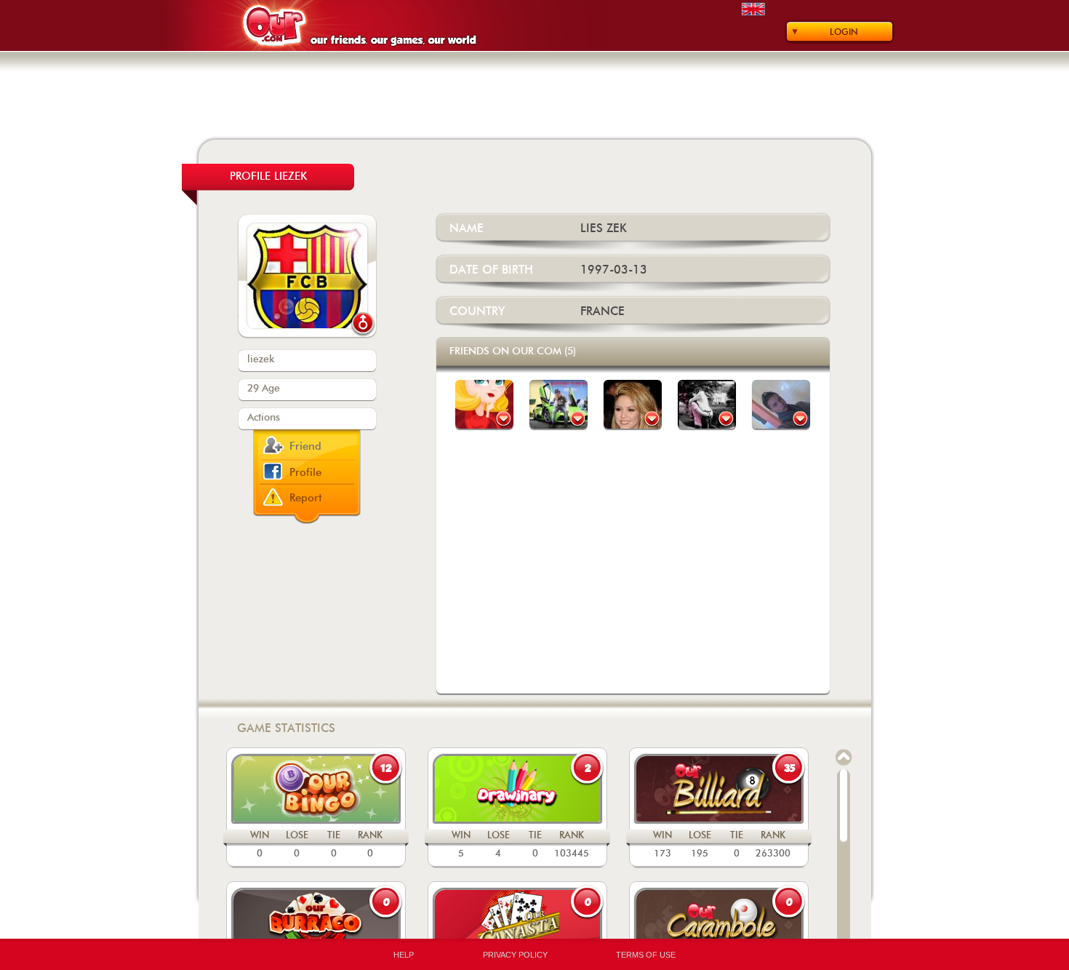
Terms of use (646, 954)
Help (403, 954)
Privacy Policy (515, 954)
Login (844, 32)
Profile (305, 472)
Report (305, 498)
